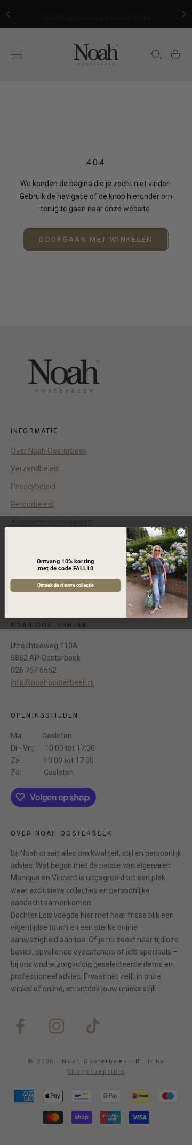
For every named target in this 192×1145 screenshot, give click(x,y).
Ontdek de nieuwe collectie (65, 586)
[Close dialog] (181, 533)
